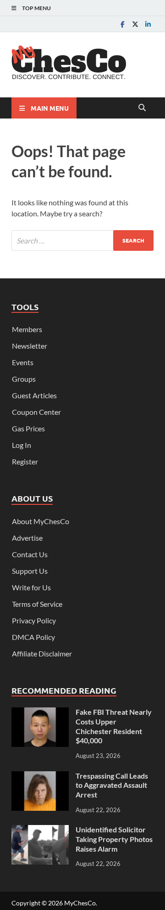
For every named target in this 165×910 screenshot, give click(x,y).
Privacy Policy (34, 620)
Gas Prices (28, 428)
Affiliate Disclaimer (42, 653)
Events (22, 362)
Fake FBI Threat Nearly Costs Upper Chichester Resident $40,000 (114, 726)
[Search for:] (82, 240)
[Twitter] (135, 24)
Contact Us (30, 554)
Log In (21, 445)
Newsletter (29, 345)
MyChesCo (80, 903)
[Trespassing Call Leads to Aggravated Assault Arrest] (40, 776)
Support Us (30, 570)
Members (27, 329)
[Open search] (142, 108)
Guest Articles (34, 395)
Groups (24, 378)
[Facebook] (122, 24)
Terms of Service (37, 603)
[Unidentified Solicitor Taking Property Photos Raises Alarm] (40, 830)
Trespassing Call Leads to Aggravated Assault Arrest (112, 785)
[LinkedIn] (148, 24)
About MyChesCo (40, 521)
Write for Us (31, 587)
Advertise (27, 537)
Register (25, 461)
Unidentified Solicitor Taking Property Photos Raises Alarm (114, 839)
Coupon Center (36, 411)
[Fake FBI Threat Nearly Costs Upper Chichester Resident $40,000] (40, 712)
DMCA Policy (33, 637)
